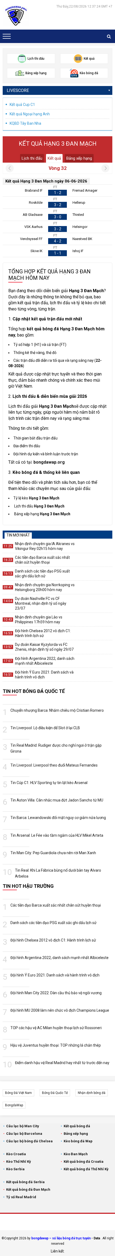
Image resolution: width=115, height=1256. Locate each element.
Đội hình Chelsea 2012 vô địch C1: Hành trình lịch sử (43, 633)
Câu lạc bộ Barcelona (24, 1134)
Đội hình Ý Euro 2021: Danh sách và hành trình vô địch (44, 674)
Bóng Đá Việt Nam (18, 1093)
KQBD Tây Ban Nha (25, 123)
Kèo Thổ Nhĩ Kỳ (18, 1162)
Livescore (18, 90)
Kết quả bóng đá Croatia (83, 1162)
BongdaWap (14, 1105)
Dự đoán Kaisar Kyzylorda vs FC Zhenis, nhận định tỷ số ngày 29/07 (44, 647)
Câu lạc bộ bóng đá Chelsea (29, 1141)
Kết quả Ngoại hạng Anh (30, 114)
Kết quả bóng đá (77, 1126)
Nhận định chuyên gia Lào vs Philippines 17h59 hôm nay (38, 619)
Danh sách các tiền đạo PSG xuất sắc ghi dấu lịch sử (42, 573)
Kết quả (54, 158)
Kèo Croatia (16, 1154)
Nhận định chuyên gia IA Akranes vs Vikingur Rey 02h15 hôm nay (45, 546)
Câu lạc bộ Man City (22, 1126)
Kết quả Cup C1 (22, 104)
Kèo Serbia (15, 1169)
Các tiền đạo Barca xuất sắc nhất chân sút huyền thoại (42, 559)
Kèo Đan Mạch (76, 1154)
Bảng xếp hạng (79, 158)
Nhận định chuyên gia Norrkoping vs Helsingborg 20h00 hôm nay (45, 587)
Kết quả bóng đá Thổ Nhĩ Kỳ (86, 1169)
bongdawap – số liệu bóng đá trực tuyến (61, 1238)
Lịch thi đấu (32, 158)
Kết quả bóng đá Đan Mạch (28, 1189)
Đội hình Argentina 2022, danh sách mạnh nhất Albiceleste (44, 660)
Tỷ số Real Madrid (21, 1197)
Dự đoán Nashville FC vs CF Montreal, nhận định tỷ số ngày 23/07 (40, 603)
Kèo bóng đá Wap (78, 1141)
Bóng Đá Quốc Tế (55, 1093)
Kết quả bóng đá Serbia (25, 1182)
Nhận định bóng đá (91, 1093)
